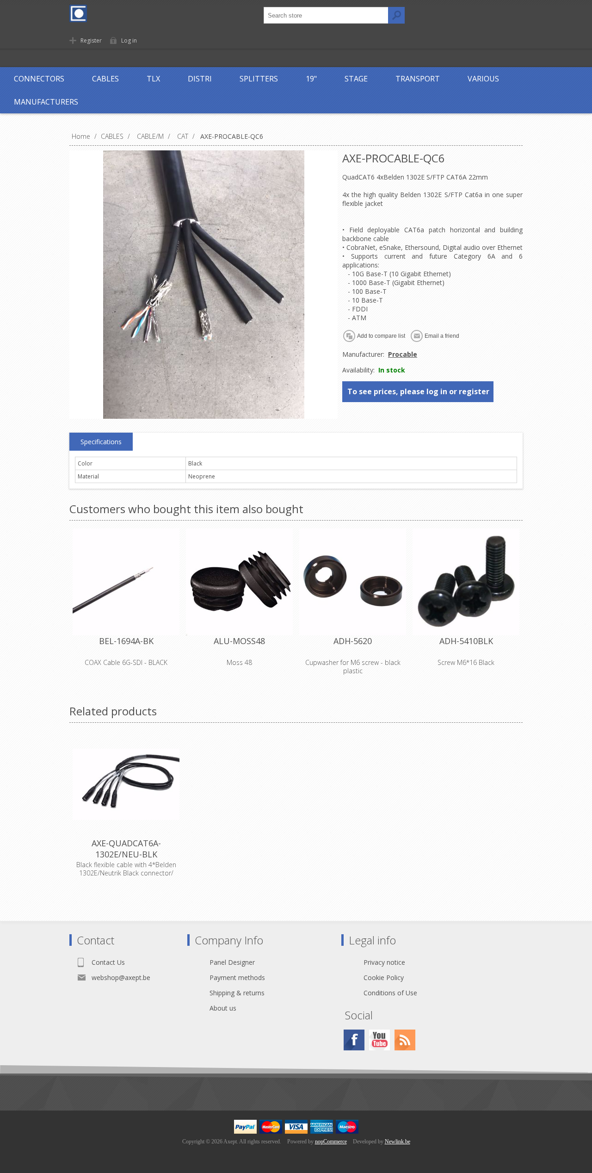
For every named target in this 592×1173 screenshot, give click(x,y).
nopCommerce (331, 1141)
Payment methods (237, 977)
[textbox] (326, 15)
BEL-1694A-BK (126, 640)
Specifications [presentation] (101, 441)
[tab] (101, 442)
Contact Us (108, 962)
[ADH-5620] (352, 581)
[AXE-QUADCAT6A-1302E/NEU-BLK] (126, 784)
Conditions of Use (390, 992)
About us (223, 1008)
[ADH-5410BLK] (466, 581)
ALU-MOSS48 (239, 640)
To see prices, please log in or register (418, 391)
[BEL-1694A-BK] (126, 581)
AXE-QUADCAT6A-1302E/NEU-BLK (126, 849)
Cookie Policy (384, 977)
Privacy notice (384, 962)
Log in (129, 40)
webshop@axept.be (121, 977)
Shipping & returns (237, 992)
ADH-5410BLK (466, 640)
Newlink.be (397, 1141)
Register (91, 40)
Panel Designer (232, 962)
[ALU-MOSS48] (239, 581)
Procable (402, 354)
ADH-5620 (352, 640)
